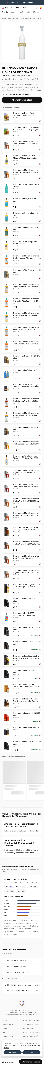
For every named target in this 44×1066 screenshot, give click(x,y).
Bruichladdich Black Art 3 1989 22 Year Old (18, 991)
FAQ (4, 1032)
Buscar (5, 1020)
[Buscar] (37, 7)
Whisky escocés (13, 18)
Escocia (5, 12)
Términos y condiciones (31, 1024)
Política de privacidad (31, 1020)
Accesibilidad (28, 1028)
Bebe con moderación (31, 1036)
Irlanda (13, 12)
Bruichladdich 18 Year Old (13, 961)
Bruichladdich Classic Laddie (14, 972)
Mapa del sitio (8, 1036)
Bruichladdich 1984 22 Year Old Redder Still (18, 985)
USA (28, 12)
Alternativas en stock (22, 100)
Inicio (4, 18)
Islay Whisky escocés (28, 18)
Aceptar (31, 1052)
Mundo (36, 12)
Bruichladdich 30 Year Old (13, 966)
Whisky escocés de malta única (21, 853)
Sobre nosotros (8, 1024)
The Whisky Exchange (20, 94)
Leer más (39, 91)
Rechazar (12, 1052)
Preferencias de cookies (31, 1032)
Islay (37, 831)
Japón (21, 12)
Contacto (6, 1028)
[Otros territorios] (40, 7)
